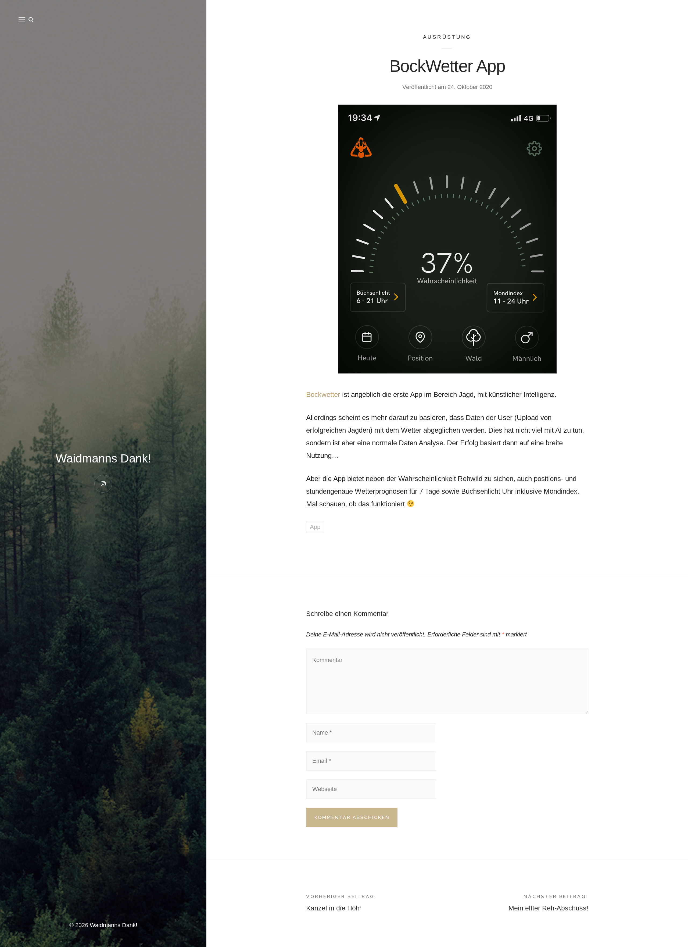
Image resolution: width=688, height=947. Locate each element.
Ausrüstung (447, 37)
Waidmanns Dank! (103, 458)
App (315, 527)
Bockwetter (323, 394)
